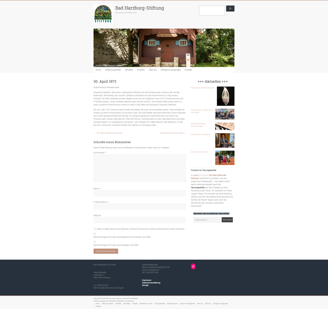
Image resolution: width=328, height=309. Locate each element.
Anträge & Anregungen (171, 70)
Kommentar (100, 152)
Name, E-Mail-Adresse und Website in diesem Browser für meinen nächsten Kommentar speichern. (141, 229)
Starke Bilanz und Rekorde (200, 134)
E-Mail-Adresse (101, 202)
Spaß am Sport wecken (199, 152)
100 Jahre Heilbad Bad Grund (108, 133)
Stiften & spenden (113, 70)
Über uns (153, 70)
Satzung (208, 304)
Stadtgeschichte (172, 304)
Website (97, 215)
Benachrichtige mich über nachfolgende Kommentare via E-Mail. (122, 237)
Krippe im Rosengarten (187, 304)
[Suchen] (230, 9)
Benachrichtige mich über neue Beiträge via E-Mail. (116, 245)
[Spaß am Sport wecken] (224, 159)
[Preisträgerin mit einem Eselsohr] (225, 97)
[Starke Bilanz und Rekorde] (224, 141)
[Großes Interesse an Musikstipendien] (224, 127)
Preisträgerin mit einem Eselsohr (202, 88)
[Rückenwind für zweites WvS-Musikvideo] (224, 115)
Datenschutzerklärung (151, 283)
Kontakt (188, 70)
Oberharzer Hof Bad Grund (173, 133)
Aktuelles (129, 70)
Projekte (141, 70)
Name (97, 188)
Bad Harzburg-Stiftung (139, 8)
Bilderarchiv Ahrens (146, 304)
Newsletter (126, 304)
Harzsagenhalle (160, 304)
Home (98, 70)
